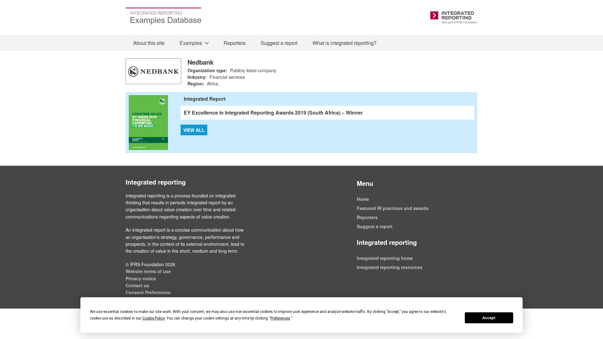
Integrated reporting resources (389, 267)
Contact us (137, 285)
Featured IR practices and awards (393, 208)
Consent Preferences (148, 292)
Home (363, 199)
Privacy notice (141, 278)
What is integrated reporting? (344, 42)
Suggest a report (279, 42)
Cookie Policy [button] (153, 318)
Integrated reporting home (385, 258)
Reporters (235, 42)
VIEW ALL (193, 130)
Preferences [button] (280, 318)
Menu (365, 183)
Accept (489, 318)
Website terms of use (148, 271)
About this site (149, 42)
